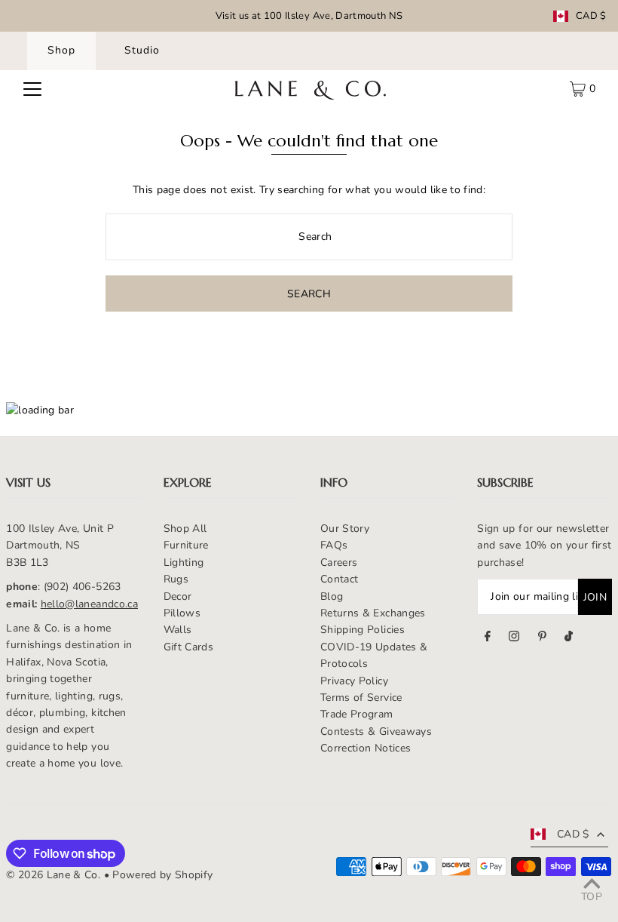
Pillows (182, 613)
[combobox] (309, 237)
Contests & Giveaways (376, 731)
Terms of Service (361, 697)
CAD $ (591, 16)
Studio (142, 50)
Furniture (186, 545)
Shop (61, 50)
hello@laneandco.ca (89, 604)
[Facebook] (488, 638)
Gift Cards (189, 647)
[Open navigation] (32, 89)
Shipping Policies (362, 629)
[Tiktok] (568, 638)
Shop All (185, 528)
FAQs (333, 545)
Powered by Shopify (162, 875)
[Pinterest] (542, 638)
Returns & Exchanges (373, 613)
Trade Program (356, 714)
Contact (339, 579)
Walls (178, 629)
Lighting (184, 562)
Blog (331, 596)
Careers (338, 562)
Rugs (176, 579)
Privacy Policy (354, 681)
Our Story (344, 528)
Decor (178, 596)
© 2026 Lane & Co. (53, 875)
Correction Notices (365, 748)
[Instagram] (514, 638)
